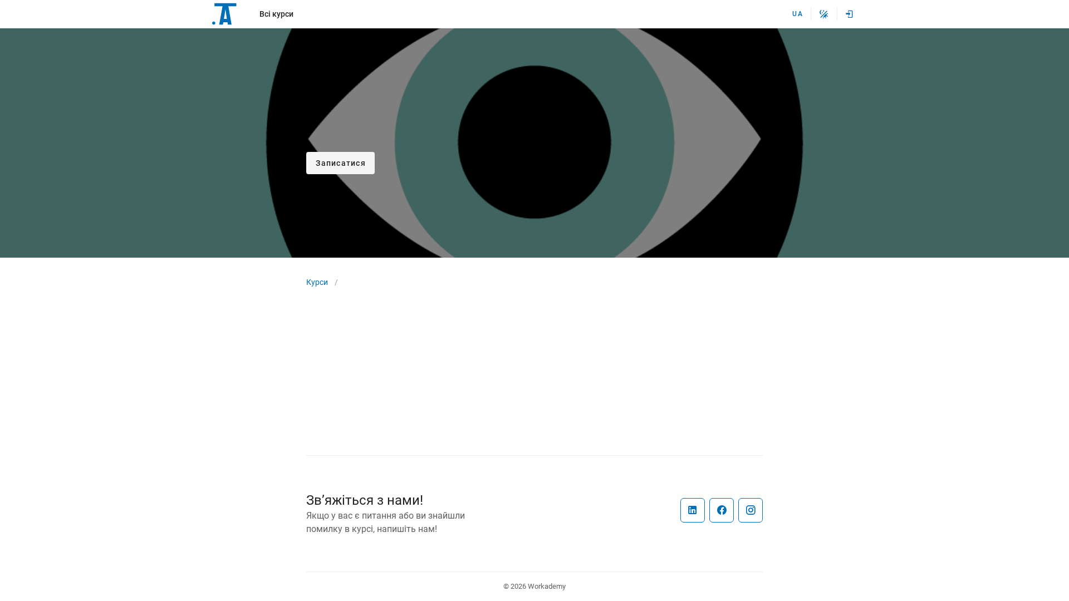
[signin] (849, 14)
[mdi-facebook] (721, 510)
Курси (317, 282)
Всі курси (276, 13)
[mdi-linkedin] (692, 510)
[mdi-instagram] (750, 510)
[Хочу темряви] (824, 14)
